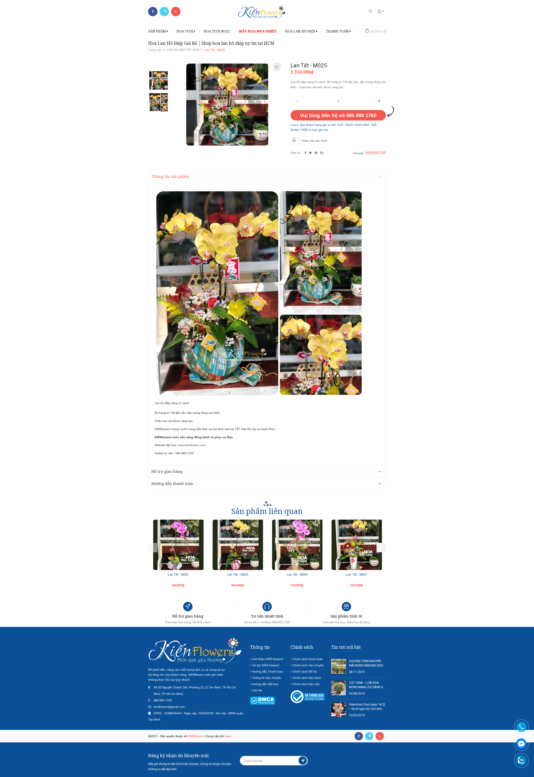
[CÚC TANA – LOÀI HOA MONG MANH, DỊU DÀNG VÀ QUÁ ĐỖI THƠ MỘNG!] (338, 687)
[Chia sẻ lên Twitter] (311, 152)
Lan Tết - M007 (356, 574)
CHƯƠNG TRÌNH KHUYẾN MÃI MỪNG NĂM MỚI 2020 (366, 663)
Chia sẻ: (296, 152)
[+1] (322, 152)
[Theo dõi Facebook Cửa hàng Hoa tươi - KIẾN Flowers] (152, 11)
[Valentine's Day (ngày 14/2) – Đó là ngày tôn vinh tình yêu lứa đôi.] (338, 709)
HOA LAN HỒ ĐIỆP (300, 31)
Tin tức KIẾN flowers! (266, 665)
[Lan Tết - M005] (297, 544)
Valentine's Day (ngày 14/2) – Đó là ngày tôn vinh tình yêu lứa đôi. (367, 707)
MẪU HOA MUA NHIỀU (258, 31)
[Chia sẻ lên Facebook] (306, 152)
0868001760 (375, 152)
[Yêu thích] (276, 67)
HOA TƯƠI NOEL (217, 31)
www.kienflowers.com (192, 445)
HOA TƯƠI (185, 31)
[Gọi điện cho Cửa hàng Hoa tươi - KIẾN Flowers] (175, 11)
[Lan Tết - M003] (237, 544)
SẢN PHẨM (157, 31)
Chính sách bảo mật (306, 684)
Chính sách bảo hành (307, 677)
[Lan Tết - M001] (178, 544)
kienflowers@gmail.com (169, 706)
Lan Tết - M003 (237, 574)
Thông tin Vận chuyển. (267, 677)
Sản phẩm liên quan (267, 511)
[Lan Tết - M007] (356, 544)
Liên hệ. (257, 690)
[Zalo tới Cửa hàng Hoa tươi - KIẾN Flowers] (164, 11)
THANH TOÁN (338, 31)
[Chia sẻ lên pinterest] (316, 152)
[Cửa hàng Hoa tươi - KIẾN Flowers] (195, 650)
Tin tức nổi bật (346, 647)
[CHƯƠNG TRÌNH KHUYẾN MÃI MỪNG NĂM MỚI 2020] (338, 666)
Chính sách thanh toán (308, 659)
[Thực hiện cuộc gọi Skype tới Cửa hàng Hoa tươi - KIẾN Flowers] (369, 736)
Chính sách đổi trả (305, 671)
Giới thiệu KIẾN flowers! (267, 659)
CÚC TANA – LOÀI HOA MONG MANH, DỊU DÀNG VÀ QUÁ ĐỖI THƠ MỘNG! (367, 685)
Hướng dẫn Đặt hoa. (265, 684)
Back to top (446, 753)
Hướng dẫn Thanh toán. (268, 671)
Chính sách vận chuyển (308, 665)
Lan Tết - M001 (178, 574)
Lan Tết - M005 (297, 574)
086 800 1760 (163, 700)
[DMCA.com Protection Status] (262, 700)
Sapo (228, 736)
